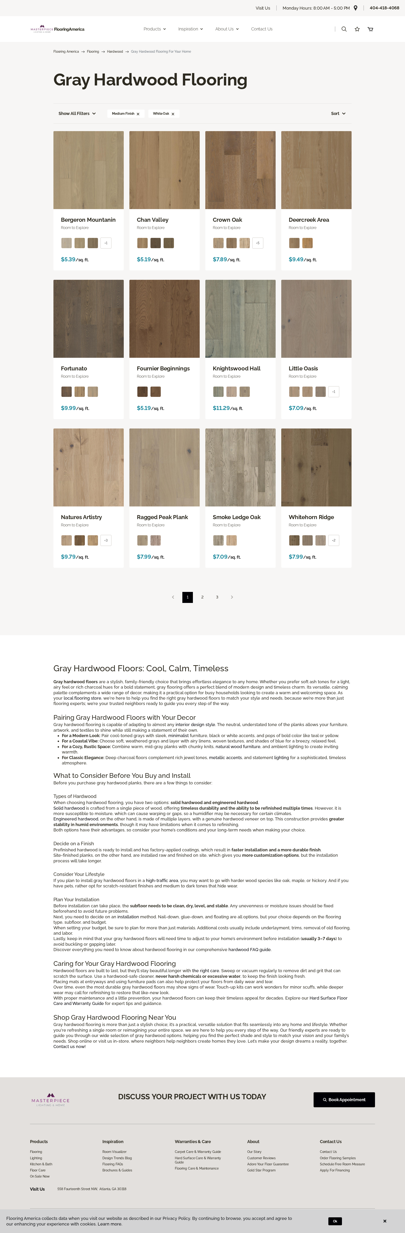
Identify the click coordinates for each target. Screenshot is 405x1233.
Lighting (36, 1158)
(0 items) (370, 29)
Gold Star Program (261, 1170)
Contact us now (69, 1046)
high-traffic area (162, 880)
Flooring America (66, 51)
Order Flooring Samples (338, 1158)
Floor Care (38, 1170)
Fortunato (74, 368)
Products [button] (152, 28)
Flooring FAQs (112, 1164)
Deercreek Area (309, 220)
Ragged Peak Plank (162, 517)
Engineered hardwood (75, 818)
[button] (344, 29)
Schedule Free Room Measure (342, 1164)
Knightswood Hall (237, 368)
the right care (205, 970)
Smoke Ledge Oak (236, 517)
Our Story (254, 1152)
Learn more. (110, 1224)
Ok (335, 1221)
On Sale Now (40, 1176)
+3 (106, 540)
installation (128, 916)
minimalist (178, 735)
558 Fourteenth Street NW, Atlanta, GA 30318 (91, 1189)
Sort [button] (335, 113)
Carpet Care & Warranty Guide (198, 1152)
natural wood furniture (238, 746)
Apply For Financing (335, 1170)
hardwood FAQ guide (250, 949)
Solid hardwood (69, 808)
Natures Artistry (81, 517)
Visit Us (263, 8)
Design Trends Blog (117, 1158)
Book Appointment (347, 1099)
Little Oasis (303, 368)
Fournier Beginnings (163, 368)
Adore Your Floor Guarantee (268, 1164)
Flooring (93, 51)
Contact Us (262, 28)
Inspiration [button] (188, 28)
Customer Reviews (261, 1158)
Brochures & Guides (117, 1170)
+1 (106, 243)
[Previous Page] (173, 597)
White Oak (161, 113)
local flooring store (82, 698)
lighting (281, 757)
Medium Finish (123, 113)
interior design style (195, 724)
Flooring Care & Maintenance (196, 1168)
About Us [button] (224, 28)
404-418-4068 (384, 7)
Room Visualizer (114, 1152)
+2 (333, 540)
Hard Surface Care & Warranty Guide (198, 1160)
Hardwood (115, 51)
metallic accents (225, 757)
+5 (257, 243)
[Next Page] (232, 597)
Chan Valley (152, 220)
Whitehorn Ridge (311, 517)
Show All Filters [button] (74, 113)
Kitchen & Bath (41, 1164)
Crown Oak (227, 220)
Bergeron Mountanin (88, 220)
